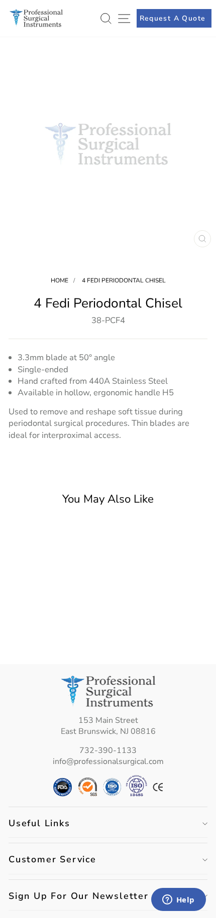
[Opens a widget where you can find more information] (178, 900)
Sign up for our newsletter (79, 896)
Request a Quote (173, 18)
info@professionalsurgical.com (108, 761)
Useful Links (39, 823)
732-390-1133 (108, 750)
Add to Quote (46, 639)
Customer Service (52, 859)
